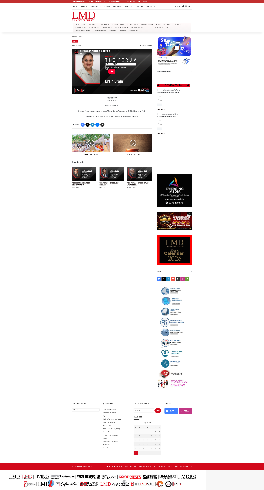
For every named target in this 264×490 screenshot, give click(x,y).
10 (135, 440)
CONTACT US (150, 6)
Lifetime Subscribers (109, 412)
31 (135, 452)
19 (143, 444)
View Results (161, 109)
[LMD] (83, 16)
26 (143, 448)
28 (151, 448)
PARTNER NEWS (94, 28)
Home (75, 36)
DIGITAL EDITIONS (100, 31)
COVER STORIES (80, 24)
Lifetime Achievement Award (112, 419)
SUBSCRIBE (129, 6)
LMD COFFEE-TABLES (162, 28)
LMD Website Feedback (110, 441)
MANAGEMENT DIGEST (163, 24)
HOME (75, 6)
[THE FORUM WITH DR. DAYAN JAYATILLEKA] (139, 174)
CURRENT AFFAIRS (118, 24)
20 (147, 444)
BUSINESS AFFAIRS (147, 24)
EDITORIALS (105, 24)
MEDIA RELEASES (80, 28)
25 (139, 448)
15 (155, 440)
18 (139, 444)
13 (147, 440)
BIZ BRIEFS (113, 31)
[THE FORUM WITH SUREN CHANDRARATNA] (84, 174)
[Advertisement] (174, 154)
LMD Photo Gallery (109, 422)
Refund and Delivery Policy (111, 428)
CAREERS (139, 6)
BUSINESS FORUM (132, 24)
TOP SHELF (177, 24)
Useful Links (107, 445)
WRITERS (94, 6)
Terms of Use (107, 425)
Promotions (106, 448)
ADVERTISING (105, 6)
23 (159, 444)
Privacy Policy (107, 432)
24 (135, 448)
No (161, 100)
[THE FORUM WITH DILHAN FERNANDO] (112, 174)
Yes (161, 97)
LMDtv (148, 28)
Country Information (109, 409)
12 (143, 440)
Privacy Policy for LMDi (110, 435)
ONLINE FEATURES (137, 28)
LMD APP (106, 438)
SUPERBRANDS (133, 31)
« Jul (135, 458)
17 (135, 444)
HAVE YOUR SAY (93, 24)
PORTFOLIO (117, 6)
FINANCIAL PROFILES (121, 28)
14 (151, 440)
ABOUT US (84, 6)
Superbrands (107, 416)
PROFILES (123, 31)
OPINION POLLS (107, 28)
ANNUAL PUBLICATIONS (82, 31)
